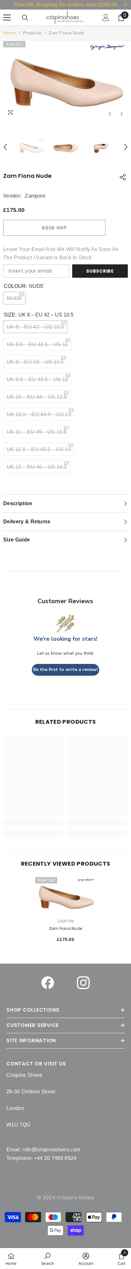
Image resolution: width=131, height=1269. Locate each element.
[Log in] (105, 17)
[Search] (25, 18)
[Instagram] (83, 982)
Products (32, 32)
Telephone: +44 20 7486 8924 (41, 1158)
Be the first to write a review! (65, 669)
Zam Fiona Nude (65, 928)
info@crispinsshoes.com (51, 1149)
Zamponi (35, 196)
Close (125, 5)
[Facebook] (47, 982)
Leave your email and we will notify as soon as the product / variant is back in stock (61, 253)
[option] (65, 80)
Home (9, 32)
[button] (109, 113)
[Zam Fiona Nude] (65, 896)
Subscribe (100, 271)
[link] (47, 1258)
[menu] (7, 17)
